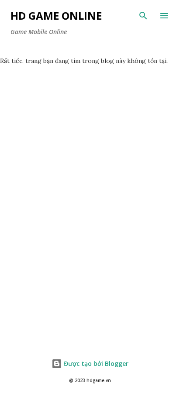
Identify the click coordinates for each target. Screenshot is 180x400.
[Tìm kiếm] (143, 15)
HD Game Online (56, 15)
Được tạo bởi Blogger (95, 363)
